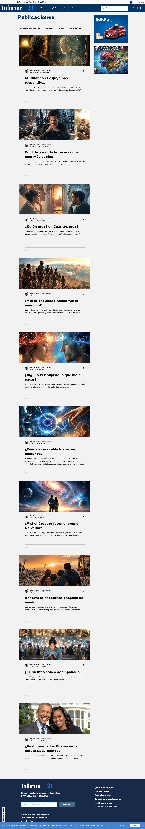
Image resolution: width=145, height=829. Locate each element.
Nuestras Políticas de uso (100, 825)
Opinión (61, 28)
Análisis (49, 28)
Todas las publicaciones (30, 28)
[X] (133, 8)
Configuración (122, 825)
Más (71, 28)
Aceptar (135, 825)
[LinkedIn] (141, 8)
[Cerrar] (142, 825)
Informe (12, 7)
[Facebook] (137, 8)
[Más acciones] (84, 71)
